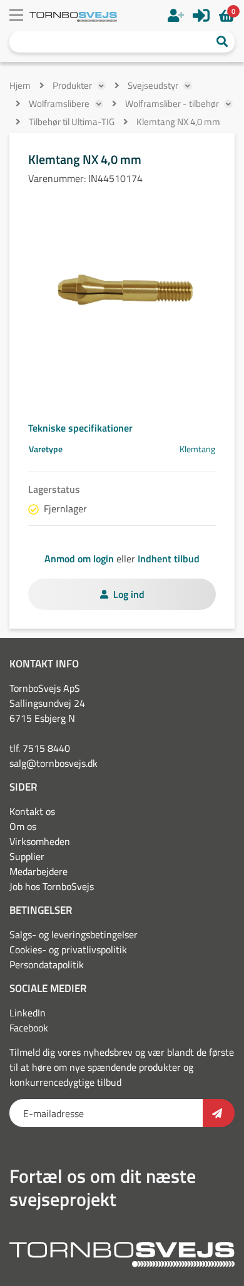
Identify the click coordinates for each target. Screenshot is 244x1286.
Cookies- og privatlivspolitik (68, 949)
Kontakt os (32, 811)
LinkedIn (27, 1012)
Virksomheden (39, 841)
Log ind (129, 594)
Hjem (20, 85)
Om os (22, 826)
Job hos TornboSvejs (51, 886)
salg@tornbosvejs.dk (53, 763)
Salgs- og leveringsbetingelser (73, 934)
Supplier (26, 856)
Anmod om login (79, 558)
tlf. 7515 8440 (39, 748)
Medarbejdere (38, 871)
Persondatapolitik (46, 964)
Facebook (28, 1027)
